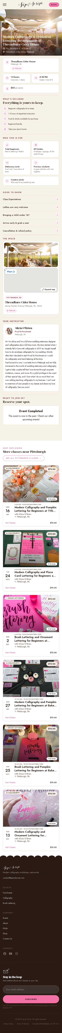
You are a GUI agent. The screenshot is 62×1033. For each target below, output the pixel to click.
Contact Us (7, 938)
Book (54, 4)
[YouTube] (10, 954)
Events (5, 918)
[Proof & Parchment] (9, 331)
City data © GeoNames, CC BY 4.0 (45, 1024)
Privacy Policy (43, 1005)
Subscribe (31, 999)
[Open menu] (5, 4)
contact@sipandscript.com (13, 877)
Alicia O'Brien (23, 328)
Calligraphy (7, 898)
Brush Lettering (9, 903)
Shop (5, 933)
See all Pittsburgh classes (23, 458)
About (5, 923)
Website (18, 68)
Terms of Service (23, 1024)
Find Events (7, 892)
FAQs (5, 928)
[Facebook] (4, 954)
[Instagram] (16, 954)
